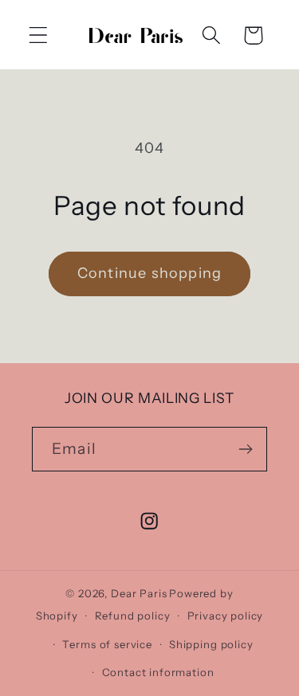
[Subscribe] (245, 449)
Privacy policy (225, 615)
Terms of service (106, 644)
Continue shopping (149, 273)
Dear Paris (139, 593)
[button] (39, 35)
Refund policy (133, 615)
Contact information (158, 672)
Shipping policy (211, 644)
